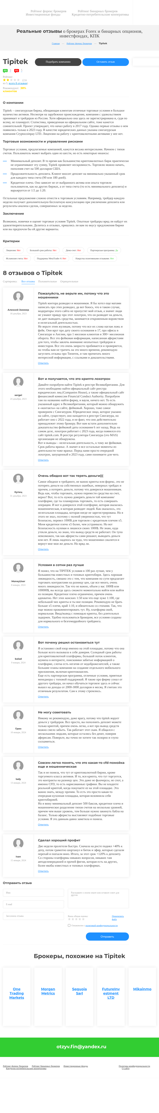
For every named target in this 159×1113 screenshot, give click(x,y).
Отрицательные (69, 281)
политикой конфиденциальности (102, 925)
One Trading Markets (16, 993)
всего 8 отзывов (18, 83)
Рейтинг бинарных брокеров (98, 11)
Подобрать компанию (58, 61)
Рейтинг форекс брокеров (48, 11)
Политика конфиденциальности (134, 1066)
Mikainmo (142, 989)
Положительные (47, 281)
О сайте (125, 1068)
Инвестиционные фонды (43, 14)
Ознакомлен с (94, 925)
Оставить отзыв (106, 61)
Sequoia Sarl (79, 991)
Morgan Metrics (48, 991)
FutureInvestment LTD (111, 993)
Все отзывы (28, 281)
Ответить (43, 363)
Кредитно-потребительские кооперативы (100, 14)
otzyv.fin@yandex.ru (81, 1047)
